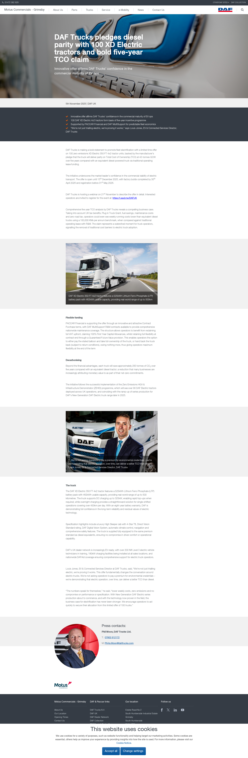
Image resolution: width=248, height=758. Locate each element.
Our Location (60, 714)
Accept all (111, 751)
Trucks (89, 9)
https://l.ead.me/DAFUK (125, 198)
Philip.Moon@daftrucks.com (119, 643)
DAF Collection (238, 2)
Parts (74, 9)
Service (106, 9)
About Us (58, 9)
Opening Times (61, 717)
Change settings (133, 751)
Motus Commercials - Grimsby (24, 9)
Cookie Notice (123, 743)
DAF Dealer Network (99, 717)
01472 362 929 (11, 3)
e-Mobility (124, 9)
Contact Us (158, 9)
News (141, 9)
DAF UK (93, 714)
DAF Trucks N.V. (97, 710)
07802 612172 (112, 638)
